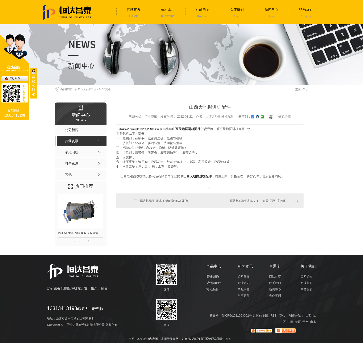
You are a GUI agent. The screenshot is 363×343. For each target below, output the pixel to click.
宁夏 (298, 321)
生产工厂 (168, 9)
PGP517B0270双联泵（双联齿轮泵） (80, 233)
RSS (273, 315)
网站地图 (262, 315)
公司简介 (306, 276)
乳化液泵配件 (214, 289)
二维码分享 (283, 116)
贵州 (305, 321)
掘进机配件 (213, 276)
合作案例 (237, 9)
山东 (313, 321)
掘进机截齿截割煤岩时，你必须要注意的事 (258, 200)
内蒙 (290, 321)
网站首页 (133, 9)
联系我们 (306, 9)
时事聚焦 (244, 295)
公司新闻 (244, 276)
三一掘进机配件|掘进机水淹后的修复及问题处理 (163, 200)
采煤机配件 (213, 283)
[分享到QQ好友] (257, 116)
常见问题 (244, 289)
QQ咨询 (15, 78)
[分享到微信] (262, 116)
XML (282, 315)
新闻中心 (271, 9)
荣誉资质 (306, 289)
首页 (78, 89)
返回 (298, 89)
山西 (308, 315)
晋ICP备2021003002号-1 (238, 315)
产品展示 (202, 9)
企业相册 (306, 283)
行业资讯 (105, 89)
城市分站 (295, 315)
